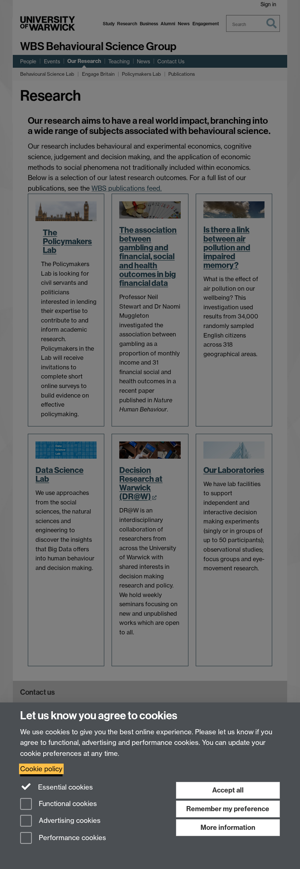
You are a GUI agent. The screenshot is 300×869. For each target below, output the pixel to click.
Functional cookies (67, 803)
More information (227, 827)
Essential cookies (64, 787)
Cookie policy (41, 769)
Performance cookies (71, 838)
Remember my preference (227, 809)
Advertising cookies (69, 821)
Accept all (228, 790)
